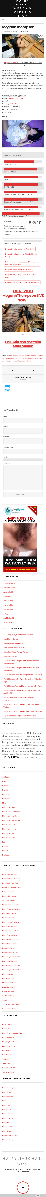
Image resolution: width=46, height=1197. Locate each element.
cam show (21, 355)
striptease (13, 733)
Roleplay (7, 361)
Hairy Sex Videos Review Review (15, 652)
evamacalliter (8, 605)
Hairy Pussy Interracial (11, 820)
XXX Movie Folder (9, 1068)
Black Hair (24, 31)
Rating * (6, 457)
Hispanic (18, 754)
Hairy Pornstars (8, 1114)
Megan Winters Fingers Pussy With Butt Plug (20, 275)
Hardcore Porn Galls (10, 952)
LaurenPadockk (9, 609)
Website (6, 436)
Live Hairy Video (8, 978)
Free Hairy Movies (10, 639)
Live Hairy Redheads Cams (12, 970)
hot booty (12, 358)
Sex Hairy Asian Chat (10, 996)
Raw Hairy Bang (8, 991)
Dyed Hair (6, 798)
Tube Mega (6, 1063)
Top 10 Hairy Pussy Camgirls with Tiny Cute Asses (22, 711)
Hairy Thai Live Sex (9, 944)
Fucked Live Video (9, 896)
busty (37, 742)
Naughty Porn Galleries (11, 1042)
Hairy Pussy (5, 358)
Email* (5, 426)
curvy (24, 751)
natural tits (6, 739)
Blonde (5, 790)
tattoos (23, 361)
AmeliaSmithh (8, 592)
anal (11, 355)
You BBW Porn (8, 1072)
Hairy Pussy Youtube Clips (12, 1033)
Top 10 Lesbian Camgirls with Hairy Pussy (19, 716)
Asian (4, 781)
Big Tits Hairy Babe (10, 1088)
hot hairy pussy (16, 748)
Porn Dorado (7, 1055)
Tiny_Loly (7, 614)
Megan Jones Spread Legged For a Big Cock (22, 282)
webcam (20, 733)
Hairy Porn (6, 1109)
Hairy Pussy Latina (9, 824)
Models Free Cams (9, 983)
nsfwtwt (6, 748)
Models (5, 850)
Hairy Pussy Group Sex (11, 811)
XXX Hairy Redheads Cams (12, 1004)
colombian (33, 355)
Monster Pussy (8, 1037)
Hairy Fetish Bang (9, 913)
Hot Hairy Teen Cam (10, 961)
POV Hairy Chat (8, 987)
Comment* (7, 463)
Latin (4, 842)
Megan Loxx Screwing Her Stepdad (18, 269)
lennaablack (8, 601)
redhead (36, 745)
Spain (41, 745)
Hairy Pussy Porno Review (13, 648)
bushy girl (15, 355)
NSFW (29, 745)
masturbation (22, 742)
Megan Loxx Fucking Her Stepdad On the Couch (21, 255)
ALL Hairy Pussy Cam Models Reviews (18, 635)
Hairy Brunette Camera (11, 909)
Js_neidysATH (8, 622)
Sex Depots (6, 1059)
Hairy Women (7, 1131)
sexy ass (12, 361)
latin (25, 733)
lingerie (11, 754)
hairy (21, 736)
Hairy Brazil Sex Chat (10, 905)
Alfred (15, 31)
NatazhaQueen (9, 587)
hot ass (26, 748)
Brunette (5, 794)
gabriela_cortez (9, 583)
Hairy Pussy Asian (9, 807)
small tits (18, 751)
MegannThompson (11, 63)
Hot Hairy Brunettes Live (11, 957)
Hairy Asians (7, 1092)
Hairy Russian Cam (9, 935)
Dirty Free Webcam (9, 874)
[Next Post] (33, 370)
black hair (32, 739)
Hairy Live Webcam (9, 926)
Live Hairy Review (10, 656)
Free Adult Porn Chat (10, 883)
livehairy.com (23, 358)
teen (17, 736)
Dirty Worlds (7, 1024)
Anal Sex (5, 777)
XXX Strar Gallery (9, 1009)
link (44, 1162)
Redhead (5, 855)
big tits (32, 748)
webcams (28, 361)
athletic (25, 739)
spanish (5, 754)
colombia (27, 355)
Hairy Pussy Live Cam (10, 931)
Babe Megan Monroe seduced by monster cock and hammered (21, 263)
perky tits (30, 754)
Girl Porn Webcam (9, 900)
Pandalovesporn (8, 1046)
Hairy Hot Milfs (8, 918)
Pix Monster (7, 1050)
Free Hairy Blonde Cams (11, 887)
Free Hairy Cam (8, 892)
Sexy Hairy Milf (8, 1000)
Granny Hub (7, 1029)
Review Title (8, 447)
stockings (17, 361)
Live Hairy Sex (7, 974)
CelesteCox (7, 596)
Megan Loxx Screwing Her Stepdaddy (19, 249)
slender (24, 754)
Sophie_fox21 (8, 618)
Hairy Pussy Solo (8, 833)
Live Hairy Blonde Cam (11, 965)
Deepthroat (40, 355)
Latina (17, 358)
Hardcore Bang (8, 948)
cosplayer (11, 736)
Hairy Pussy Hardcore (10, 816)
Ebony (4, 803)
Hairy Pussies (7, 1118)
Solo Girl (31, 742)
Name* (5, 416)
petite (13, 739)
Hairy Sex (6, 1122)
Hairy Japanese (8, 1096)
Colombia (14, 104)
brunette (19, 739)
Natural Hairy (7, 1140)
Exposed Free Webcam (11, 879)
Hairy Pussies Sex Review (13, 643)
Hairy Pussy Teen (8, 837)
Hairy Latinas (7, 1101)
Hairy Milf (6, 1105)
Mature (5, 846)
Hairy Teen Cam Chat (10, 939)
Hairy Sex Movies (9, 1127)
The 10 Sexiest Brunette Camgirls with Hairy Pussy (22, 675)
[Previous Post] (12, 370)
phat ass (5, 733)
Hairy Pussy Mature (10, 829)
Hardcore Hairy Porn (10, 1135)
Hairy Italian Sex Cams (10, 922)
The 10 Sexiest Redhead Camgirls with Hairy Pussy (22, 686)
